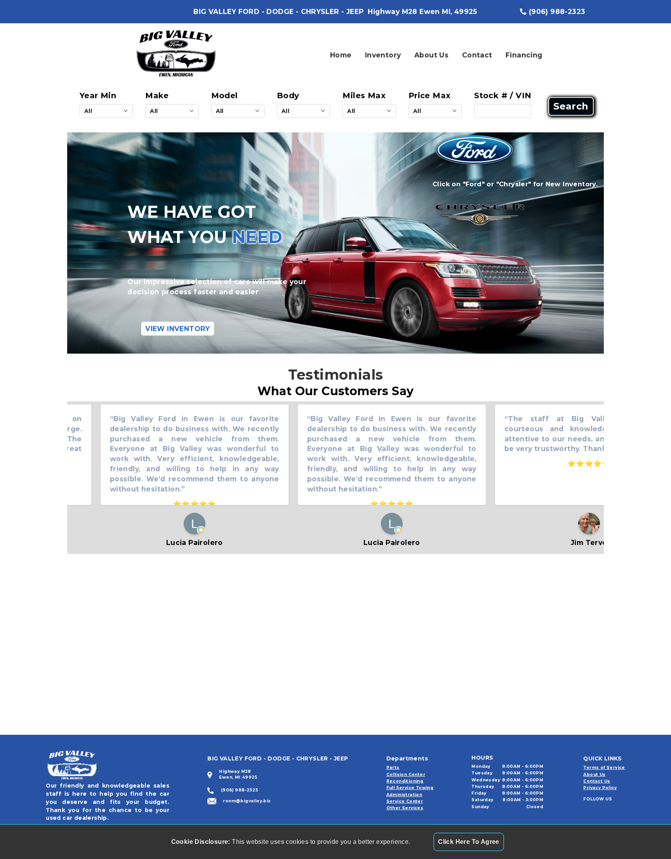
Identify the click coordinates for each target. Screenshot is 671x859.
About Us (431, 55)
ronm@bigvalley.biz (247, 800)
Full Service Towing (410, 787)
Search (570, 106)
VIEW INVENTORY (177, 329)
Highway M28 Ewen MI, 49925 (422, 11)
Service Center (404, 801)
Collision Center (405, 774)
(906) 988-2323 (557, 11)
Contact (477, 55)
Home (341, 55)
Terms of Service (604, 767)
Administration (404, 794)
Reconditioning (405, 781)
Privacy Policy (600, 787)
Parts (393, 767)
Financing (524, 55)
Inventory (383, 55)
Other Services (405, 807)
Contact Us (596, 781)
